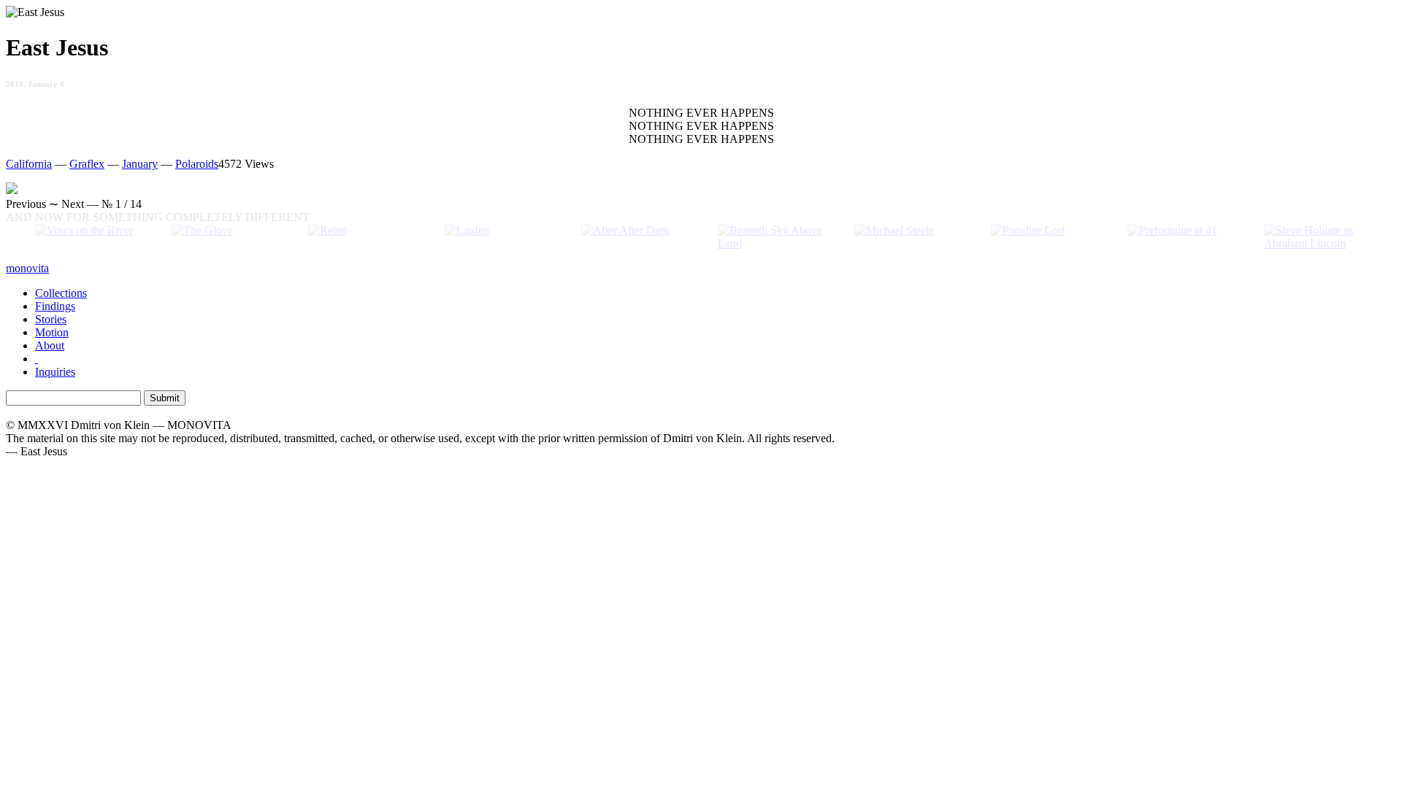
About (49, 345)
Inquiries (55, 372)
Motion (52, 332)
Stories (50, 319)
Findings (55, 306)
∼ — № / (74, 204)
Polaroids (196, 164)
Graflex (86, 164)
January (140, 164)
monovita (27, 268)
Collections (61, 293)
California (29, 164)
